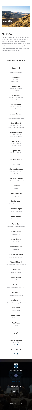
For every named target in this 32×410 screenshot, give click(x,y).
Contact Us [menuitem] (16, 387)
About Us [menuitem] (16, 382)
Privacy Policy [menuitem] (16, 392)
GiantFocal (19, 405)
